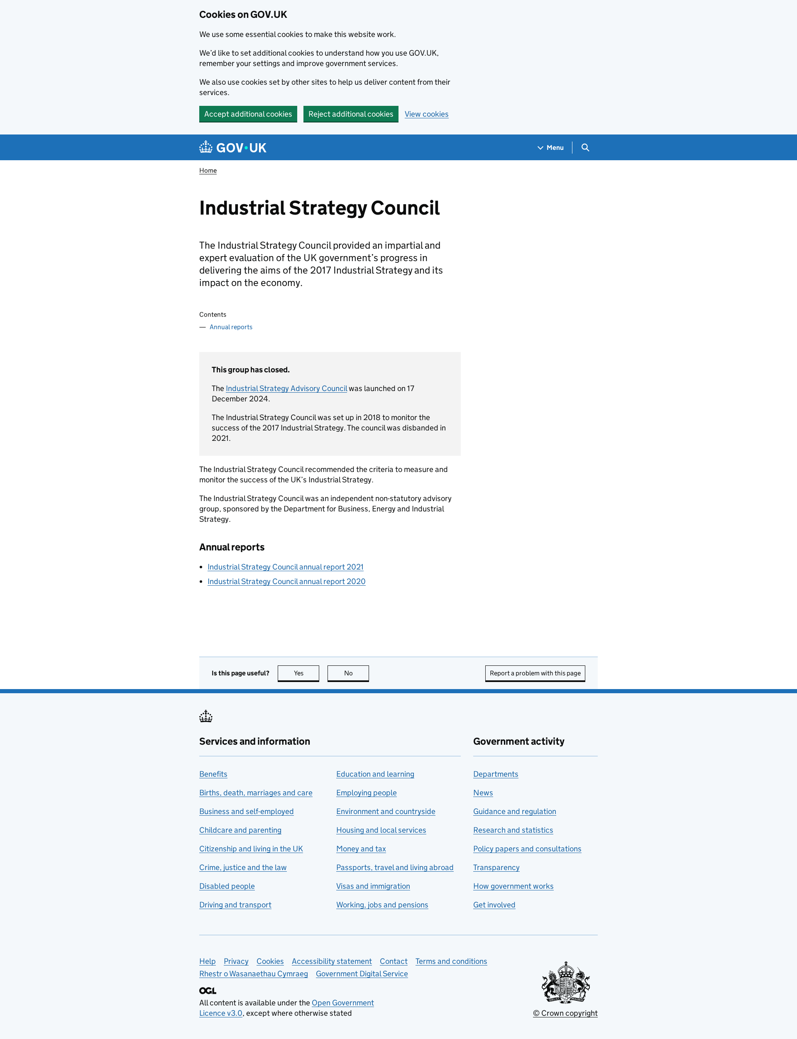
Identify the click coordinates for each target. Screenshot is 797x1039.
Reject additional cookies (351, 114)
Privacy (236, 961)
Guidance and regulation (514, 811)
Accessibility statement (332, 961)
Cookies (270, 961)
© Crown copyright (565, 1013)
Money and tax (361, 848)
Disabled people (227, 886)
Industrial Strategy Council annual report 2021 (286, 567)
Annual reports (231, 327)
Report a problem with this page (535, 673)
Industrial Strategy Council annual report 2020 (287, 581)
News (483, 792)
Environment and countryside (385, 811)
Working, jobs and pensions (382, 904)
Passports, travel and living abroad (395, 867)
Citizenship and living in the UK (251, 848)
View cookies (427, 114)
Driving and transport (235, 904)
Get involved (494, 904)
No (356, 673)
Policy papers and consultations (527, 848)
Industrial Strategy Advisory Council (286, 388)
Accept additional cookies (248, 114)
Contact (394, 961)
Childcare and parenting (240, 830)
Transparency (496, 867)
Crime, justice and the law (243, 867)
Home (208, 170)
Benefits (213, 774)
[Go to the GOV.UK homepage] (232, 147)
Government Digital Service (362, 973)
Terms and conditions (451, 961)
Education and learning (375, 774)
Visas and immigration (373, 886)
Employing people (366, 792)
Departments (495, 774)
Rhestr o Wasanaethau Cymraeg (253, 973)
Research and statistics (513, 830)
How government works (513, 886)
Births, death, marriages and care (256, 792)
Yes (306, 673)
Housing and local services (381, 830)
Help (207, 961)
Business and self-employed (246, 811)
